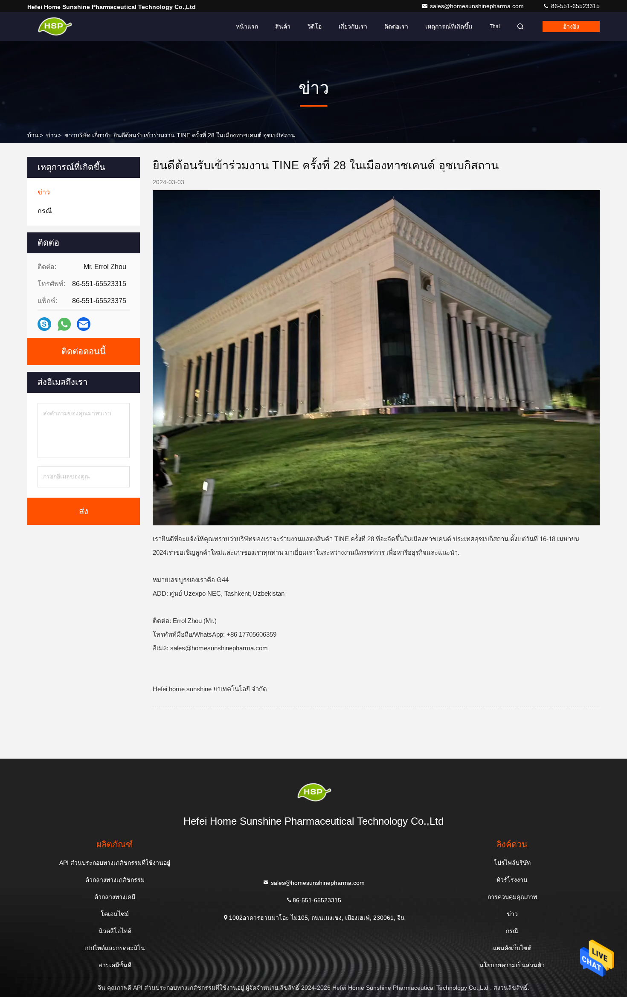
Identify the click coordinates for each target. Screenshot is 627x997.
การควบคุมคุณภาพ (512, 896)
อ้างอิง (571, 26)
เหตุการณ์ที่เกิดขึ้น (449, 26)
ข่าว (51, 135)
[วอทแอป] (64, 324)
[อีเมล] (83, 324)
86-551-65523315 (574, 6)
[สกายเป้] (44, 324)
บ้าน (33, 135)
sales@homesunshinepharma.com (477, 6)
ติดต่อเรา (396, 26)
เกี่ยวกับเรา (353, 26)
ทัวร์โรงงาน (512, 879)
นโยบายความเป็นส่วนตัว (512, 965)
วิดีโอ (315, 26)
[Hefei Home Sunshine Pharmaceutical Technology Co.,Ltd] (54, 26)
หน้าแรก (247, 26)
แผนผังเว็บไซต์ (512, 948)
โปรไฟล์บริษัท (512, 862)
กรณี (512, 930)
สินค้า (282, 26)
